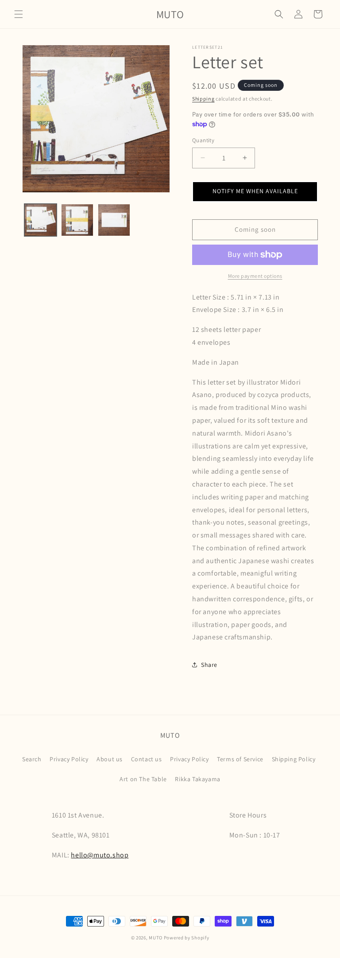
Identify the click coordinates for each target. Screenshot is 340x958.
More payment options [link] (255, 276)
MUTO (155, 938)
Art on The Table (143, 779)
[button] (18, 14)
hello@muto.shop (99, 855)
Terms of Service (240, 759)
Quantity (203, 140)
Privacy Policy (69, 759)
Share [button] (209, 665)
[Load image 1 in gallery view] (40, 220)
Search (32, 759)
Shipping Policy (294, 759)
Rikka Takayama (197, 779)
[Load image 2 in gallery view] (77, 220)
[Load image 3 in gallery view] (114, 220)
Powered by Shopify (186, 938)
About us (110, 759)
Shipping (203, 98)
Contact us (146, 759)
